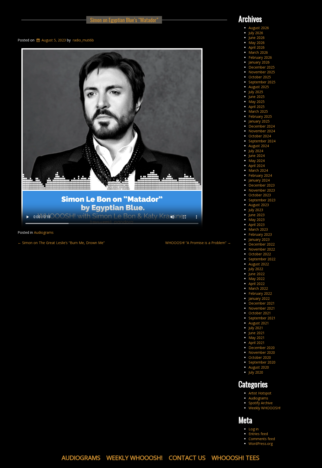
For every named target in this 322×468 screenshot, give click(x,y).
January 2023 (259, 239)
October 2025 (260, 77)
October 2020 (260, 357)
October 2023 (260, 195)
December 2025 (262, 67)
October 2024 (260, 136)
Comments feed (262, 438)
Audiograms (44, 232)
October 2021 (260, 313)
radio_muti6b (83, 40)
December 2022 (262, 244)
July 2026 (256, 32)
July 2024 (256, 150)
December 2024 (262, 126)
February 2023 (260, 234)
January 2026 (259, 62)
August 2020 (259, 367)
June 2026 (257, 37)
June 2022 (257, 273)
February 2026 (260, 57)
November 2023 (262, 190)
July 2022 (256, 268)
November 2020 (262, 352)
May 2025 (257, 101)
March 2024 (258, 170)
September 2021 (262, 318)
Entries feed (258, 433)
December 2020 (262, 347)
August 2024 (259, 145)
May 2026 (257, 42)
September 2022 (262, 259)
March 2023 (258, 229)
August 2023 (259, 204)
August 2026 (259, 27)
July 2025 (256, 91)
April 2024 (257, 165)
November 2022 (262, 249)
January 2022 (259, 298)
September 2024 (262, 141)
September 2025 (262, 82)
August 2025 (259, 86)
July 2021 (256, 327)
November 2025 (262, 72)
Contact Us (187, 457)
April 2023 (257, 224)
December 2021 (262, 303)
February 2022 (260, 293)
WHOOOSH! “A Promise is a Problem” (198, 242)
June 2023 (257, 214)
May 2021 (257, 337)
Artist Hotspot (260, 393)
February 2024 (260, 175)
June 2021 (257, 332)
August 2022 (259, 264)
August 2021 (259, 323)
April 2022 (257, 283)
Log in (254, 429)
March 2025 (258, 111)
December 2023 (262, 185)
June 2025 (257, 96)
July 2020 (256, 372)
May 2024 (257, 160)
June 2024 (257, 155)
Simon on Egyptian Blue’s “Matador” (124, 20)
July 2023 (256, 209)
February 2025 (260, 116)
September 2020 (262, 362)
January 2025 (259, 121)
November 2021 (262, 308)
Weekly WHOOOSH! (264, 407)
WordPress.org (261, 443)
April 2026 (257, 47)
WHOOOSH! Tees (235, 457)
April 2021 (257, 342)
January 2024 (259, 180)
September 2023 (262, 200)
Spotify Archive (261, 402)
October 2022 (260, 254)
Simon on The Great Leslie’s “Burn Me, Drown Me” (61, 242)
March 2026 (258, 52)
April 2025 (257, 106)
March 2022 (258, 288)
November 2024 (262, 131)
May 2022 (257, 278)
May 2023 (257, 219)
